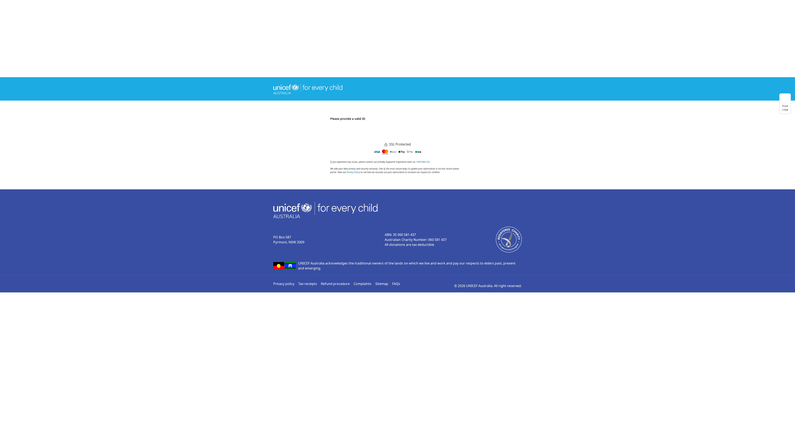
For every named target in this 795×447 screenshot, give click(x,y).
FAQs (396, 283)
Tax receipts (307, 283)
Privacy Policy (353, 172)
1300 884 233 (423, 161)
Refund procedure (335, 283)
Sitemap (381, 283)
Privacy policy (283, 283)
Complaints (362, 283)
